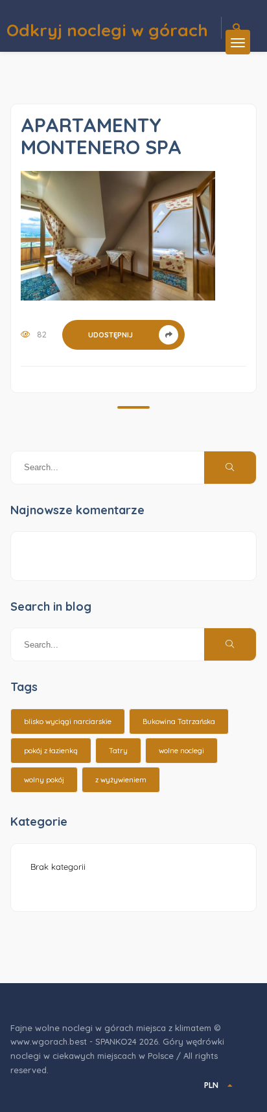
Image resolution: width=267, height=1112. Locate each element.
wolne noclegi (181, 750)
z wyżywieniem (120, 779)
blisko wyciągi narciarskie (67, 721)
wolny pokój (44, 779)
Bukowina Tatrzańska (179, 721)
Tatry (118, 750)
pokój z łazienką (51, 750)
